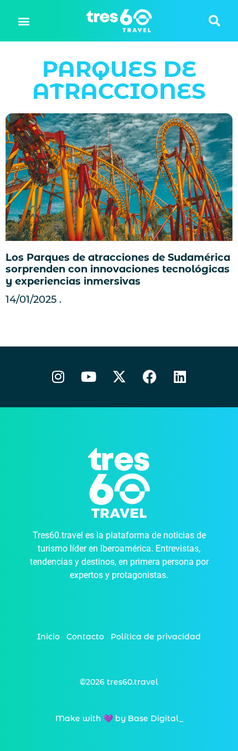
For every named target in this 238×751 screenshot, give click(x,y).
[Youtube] (88, 377)
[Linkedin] (180, 377)
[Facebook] (149, 377)
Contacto (85, 637)
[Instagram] (58, 377)
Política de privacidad (156, 637)
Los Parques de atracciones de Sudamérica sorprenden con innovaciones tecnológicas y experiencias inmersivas (118, 269)
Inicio (48, 637)
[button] (24, 21)
